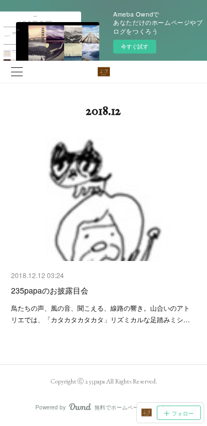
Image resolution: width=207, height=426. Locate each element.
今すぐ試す (134, 46)
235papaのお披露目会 (49, 290)
